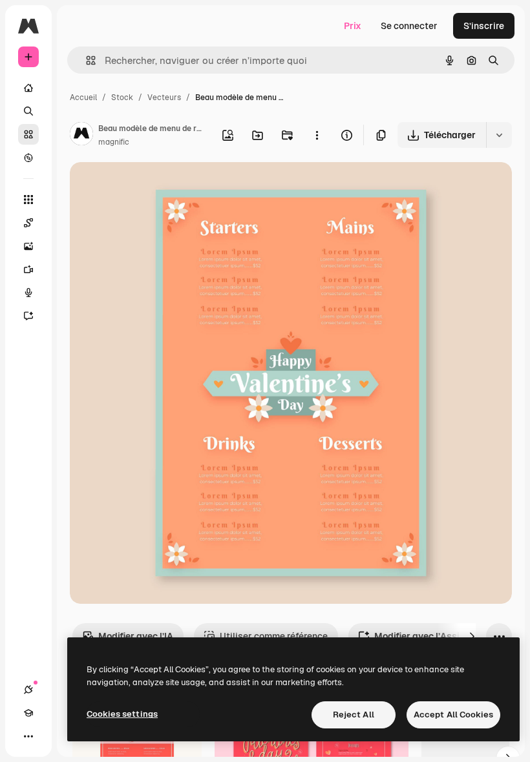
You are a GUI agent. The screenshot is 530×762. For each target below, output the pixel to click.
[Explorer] (28, 157)
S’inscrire (483, 26)
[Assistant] (28, 315)
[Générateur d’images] (28, 246)
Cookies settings (122, 713)
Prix (352, 26)
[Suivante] (471, 636)
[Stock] (28, 134)
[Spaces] (28, 222)
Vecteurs (164, 97)
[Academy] (28, 713)
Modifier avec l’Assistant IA (434, 636)
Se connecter (409, 26)
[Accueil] (28, 87)
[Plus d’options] (317, 135)
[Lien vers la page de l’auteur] (81, 135)
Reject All (353, 714)
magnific (113, 142)
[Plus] (28, 736)
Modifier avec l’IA (135, 636)
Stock (122, 97)
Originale (155, 187)
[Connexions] (28, 689)
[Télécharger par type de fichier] (499, 135)
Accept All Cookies (453, 714)
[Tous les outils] (28, 199)
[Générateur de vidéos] (28, 269)
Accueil (83, 97)
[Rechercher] (28, 111)
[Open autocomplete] (85, 60)
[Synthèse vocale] (28, 292)
